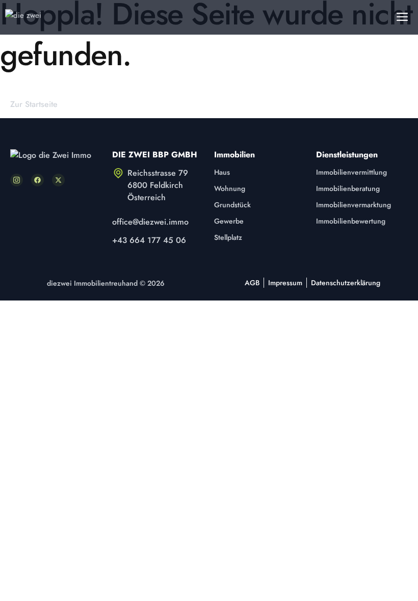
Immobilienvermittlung (351, 172)
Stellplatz (228, 237)
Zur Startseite (34, 104)
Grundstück (232, 205)
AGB (252, 283)
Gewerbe (229, 221)
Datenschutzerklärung (345, 283)
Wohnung (229, 188)
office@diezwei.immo (150, 222)
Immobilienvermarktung (353, 205)
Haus (222, 172)
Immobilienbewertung (350, 221)
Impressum (285, 283)
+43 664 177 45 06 (149, 240)
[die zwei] (30, 17)
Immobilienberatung (348, 188)
